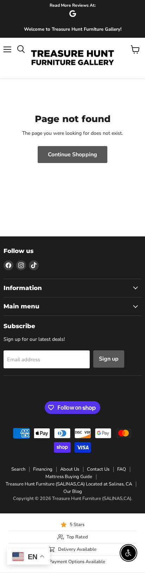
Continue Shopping (72, 154)
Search (18, 469)
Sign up (109, 359)
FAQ (121, 469)
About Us (69, 469)
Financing (42, 469)
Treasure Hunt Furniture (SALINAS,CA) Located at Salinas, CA (69, 484)
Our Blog (72, 491)
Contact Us (98, 469)
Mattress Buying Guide (68, 477)
